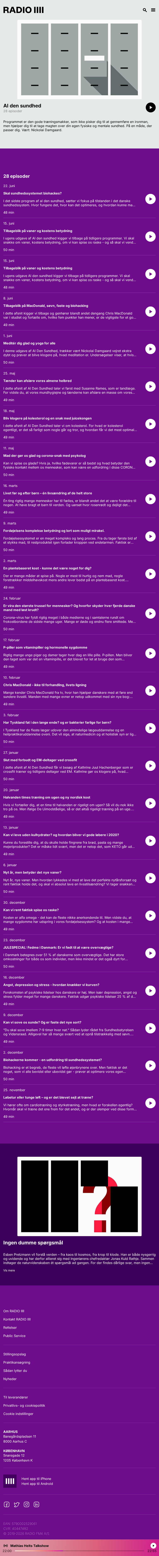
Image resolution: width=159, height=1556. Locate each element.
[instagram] (26, 1504)
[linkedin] (36, 1504)
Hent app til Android (37, 1484)
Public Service (14, 1336)
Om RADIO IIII (13, 1311)
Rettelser (10, 1327)
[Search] (97, 10)
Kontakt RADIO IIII (17, 1319)
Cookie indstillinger (18, 1414)
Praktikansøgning (16, 1362)
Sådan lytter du (15, 1371)
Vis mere (9, 1270)
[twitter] (16, 1504)
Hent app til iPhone (36, 1479)
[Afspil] (151, 107)
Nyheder (10, 1379)
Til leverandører (15, 1397)
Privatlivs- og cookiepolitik (24, 1405)
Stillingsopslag (14, 1354)
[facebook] (6, 1504)
